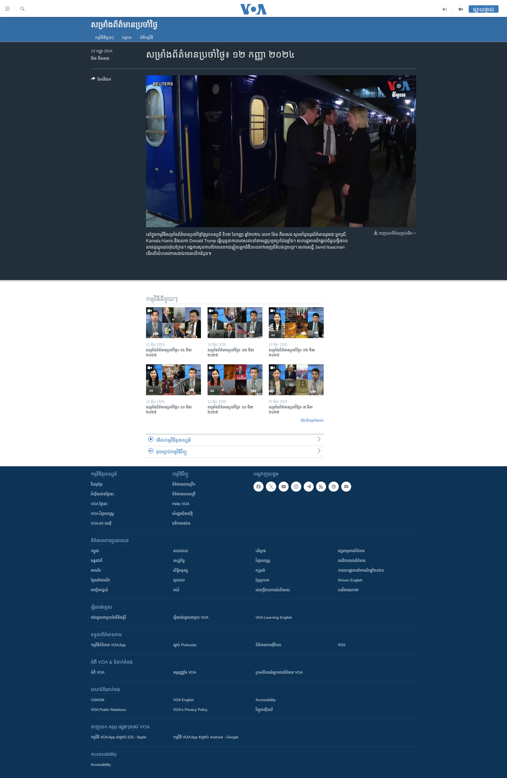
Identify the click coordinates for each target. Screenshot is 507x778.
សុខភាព (179, 580)
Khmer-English (350, 580)
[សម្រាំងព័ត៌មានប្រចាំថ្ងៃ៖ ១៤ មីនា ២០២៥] (173, 322)
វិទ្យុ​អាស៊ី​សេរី (264, 709)
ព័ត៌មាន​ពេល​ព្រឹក (183, 484)
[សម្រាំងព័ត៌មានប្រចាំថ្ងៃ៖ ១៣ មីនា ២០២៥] (235, 322)
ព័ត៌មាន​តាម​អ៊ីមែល (268, 645)
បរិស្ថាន (261, 551)
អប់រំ (176, 590)
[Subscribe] (346, 487)
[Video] (461, 9)
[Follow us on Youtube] (284, 487)
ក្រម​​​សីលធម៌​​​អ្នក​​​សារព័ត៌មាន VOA (279, 672)
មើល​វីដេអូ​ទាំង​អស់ (312, 420)
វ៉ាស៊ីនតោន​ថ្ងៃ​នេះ (102, 494)
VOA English (183, 700)
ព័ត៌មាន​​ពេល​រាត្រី (183, 494)
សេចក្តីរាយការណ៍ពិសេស (273, 590)
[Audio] (445, 9)
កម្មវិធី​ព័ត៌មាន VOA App (108, 645)
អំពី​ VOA (97, 672)
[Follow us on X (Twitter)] (271, 487)
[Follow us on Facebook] (258, 487)
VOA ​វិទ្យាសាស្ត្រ (102, 513)
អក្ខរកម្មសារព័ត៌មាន (351, 551)
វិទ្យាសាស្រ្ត (263, 560)
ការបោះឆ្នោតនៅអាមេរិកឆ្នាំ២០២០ (361, 570)
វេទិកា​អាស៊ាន (181, 523)
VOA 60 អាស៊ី (101, 523)
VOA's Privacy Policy (190, 709)
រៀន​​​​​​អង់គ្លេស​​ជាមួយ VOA (190, 617)
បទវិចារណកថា (348, 590)
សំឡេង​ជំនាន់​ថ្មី (182, 513)
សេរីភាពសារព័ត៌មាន (351, 560)
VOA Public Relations (108, 709)
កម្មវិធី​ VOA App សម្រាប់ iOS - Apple (118, 737)
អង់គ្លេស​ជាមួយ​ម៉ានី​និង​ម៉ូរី (108, 617)
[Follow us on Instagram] (296, 487)
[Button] (101, 80)
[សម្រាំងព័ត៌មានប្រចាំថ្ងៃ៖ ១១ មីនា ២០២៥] (173, 379)
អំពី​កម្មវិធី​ (146, 37)
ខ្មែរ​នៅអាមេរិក (100, 580)
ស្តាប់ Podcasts (184, 645)
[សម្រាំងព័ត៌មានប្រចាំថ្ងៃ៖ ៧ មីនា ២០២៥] (296, 379)
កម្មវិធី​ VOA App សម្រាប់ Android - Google (205, 737)
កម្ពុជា (95, 551)
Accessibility (266, 700)
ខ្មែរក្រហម (262, 580)
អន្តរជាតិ (96, 560)
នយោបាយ (180, 551)
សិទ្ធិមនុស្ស (180, 570)
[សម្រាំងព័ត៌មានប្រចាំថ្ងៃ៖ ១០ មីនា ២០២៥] (235, 379)
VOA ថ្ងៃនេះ (99, 504)
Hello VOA (180, 504)
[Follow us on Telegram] (309, 487)
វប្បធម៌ (260, 570)
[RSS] (321, 487)
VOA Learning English (274, 617)
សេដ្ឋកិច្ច (179, 560)
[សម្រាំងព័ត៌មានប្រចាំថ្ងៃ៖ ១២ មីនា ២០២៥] (296, 322)
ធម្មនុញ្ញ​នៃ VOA (184, 672)
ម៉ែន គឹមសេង (100, 58)
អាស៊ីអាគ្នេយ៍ (99, 590)
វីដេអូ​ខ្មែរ (96, 484)
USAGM (97, 700)
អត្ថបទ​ (127, 37)
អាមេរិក (96, 570)
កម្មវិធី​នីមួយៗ (104, 37)
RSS (341, 645)
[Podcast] (333, 487)
